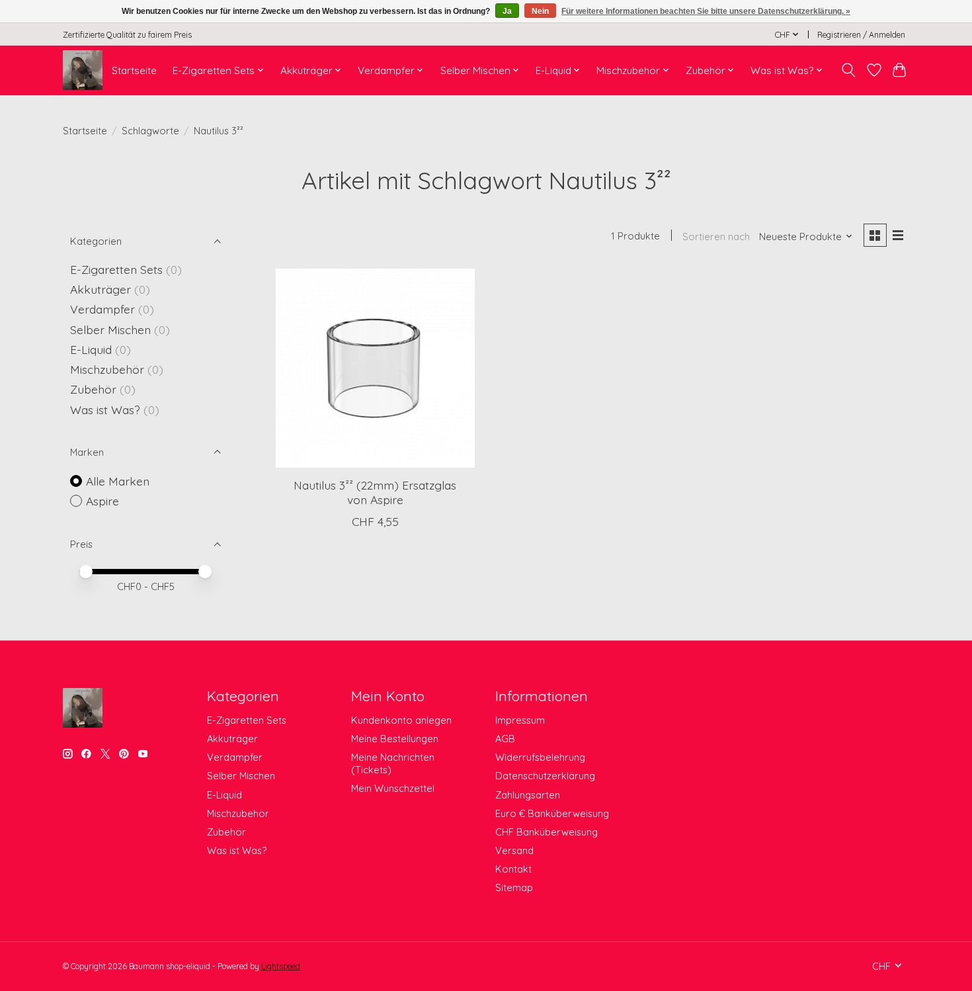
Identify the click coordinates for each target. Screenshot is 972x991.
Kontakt (513, 869)
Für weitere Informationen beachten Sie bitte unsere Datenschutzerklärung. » (705, 11)
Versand (514, 850)
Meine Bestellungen (394, 738)
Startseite (134, 70)
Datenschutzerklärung (545, 775)
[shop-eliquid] (82, 70)
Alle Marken (117, 481)
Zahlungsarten (527, 795)
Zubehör (93, 389)
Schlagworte (150, 130)
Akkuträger (100, 289)
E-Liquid (91, 349)
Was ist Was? (105, 409)
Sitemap (514, 887)
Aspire (102, 501)
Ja (507, 11)
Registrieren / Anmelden (861, 35)
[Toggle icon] (848, 70)
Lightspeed (280, 966)
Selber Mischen (110, 329)
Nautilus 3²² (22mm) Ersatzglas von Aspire (375, 492)
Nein (540, 11)
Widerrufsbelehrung (540, 757)
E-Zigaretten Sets (116, 269)
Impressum (520, 720)
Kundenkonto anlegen (401, 720)
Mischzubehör (107, 369)
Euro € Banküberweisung (552, 813)
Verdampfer (102, 309)
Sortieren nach (716, 236)
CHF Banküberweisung (546, 832)
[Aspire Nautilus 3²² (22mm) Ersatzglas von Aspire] (375, 368)
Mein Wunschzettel (392, 788)
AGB (505, 738)
